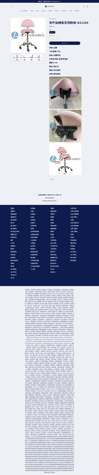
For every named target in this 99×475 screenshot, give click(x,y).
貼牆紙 (71, 307)
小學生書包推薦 (35, 260)
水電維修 (65, 299)
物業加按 (53, 359)
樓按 (37, 359)
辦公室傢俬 (73, 257)
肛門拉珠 (35, 414)
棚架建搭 (56, 303)
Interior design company (56, 337)
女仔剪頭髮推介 (36, 446)
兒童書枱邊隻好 (35, 234)
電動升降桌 (73, 243)
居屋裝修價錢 (51, 315)
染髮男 (68, 456)
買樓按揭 (47, 363)
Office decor (67, 343)
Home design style (38, 339)
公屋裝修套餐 (54, 321)
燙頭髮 (63, 448)
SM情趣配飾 (40, 412)
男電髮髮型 (42, 470)
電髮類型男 (36, 470)
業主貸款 (31, 353)
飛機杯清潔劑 (49, 399)
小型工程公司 (44, 305)
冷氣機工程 (30, 303)
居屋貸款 (31, 351)
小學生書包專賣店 (35, 266)
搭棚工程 (50, 303)
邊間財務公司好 (51, 345)
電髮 (30, 460)
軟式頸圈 (29, 408)
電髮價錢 (33, 460)
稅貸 (70, 351)
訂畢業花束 (28, 424)
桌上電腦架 (14, 269)
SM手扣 (42, 406)
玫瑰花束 (33, 430)
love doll (60, 373)
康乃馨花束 (52, 430)
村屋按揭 (37, 361)
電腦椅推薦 (14, 214)
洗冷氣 (61, 303)
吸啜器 (70, 383)
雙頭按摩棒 (46, 379)
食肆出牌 (63, 331)
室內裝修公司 (43, 311)
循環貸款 (53, 355)
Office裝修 (55, 325)
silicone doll (66, 373)
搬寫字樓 (65, 309)
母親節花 (52, 424)
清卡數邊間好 (69, 369)
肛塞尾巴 (43, 414)
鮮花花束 (49, 434)
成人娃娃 (31, 373)
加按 (70, 357)
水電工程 (59, 299)
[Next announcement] (87, 1)
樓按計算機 (32, 367)
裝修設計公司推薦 (29, 313)
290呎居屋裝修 (50, 317)
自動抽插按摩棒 (35, 381)
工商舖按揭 (46, 365)
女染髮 (51, 470)
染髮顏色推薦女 (68, 470)
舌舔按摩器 (59, 385)
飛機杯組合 (31, 394)
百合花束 (43, 432)
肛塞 (39, 414)
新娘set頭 (71, 462)
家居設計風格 (51, 291)
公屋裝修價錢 (62, 321)
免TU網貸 (47, 355)
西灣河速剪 (28, 444)
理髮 (38, 436)
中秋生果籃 (62, 426)
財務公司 (37, 345)
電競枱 (52, 219)
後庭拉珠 (29, 414)
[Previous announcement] (11, 1)
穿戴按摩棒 (65, 393)
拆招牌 (55, 297)
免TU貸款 (58, 353)
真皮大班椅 (53, 243)
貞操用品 (57, 410)
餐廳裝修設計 (34, 329)
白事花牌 (40, 426)
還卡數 (62, 369)
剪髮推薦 (39, 452)
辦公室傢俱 (45, 335)
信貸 (58, 347)
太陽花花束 (33, 434)
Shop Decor (38, 343)
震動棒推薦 (65, 377)
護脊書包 (33, 248)
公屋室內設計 (56, 319)
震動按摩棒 (58, 377)
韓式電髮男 (53, 468)
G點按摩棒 (30, 379)
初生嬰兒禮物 (53, 426)
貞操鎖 (62, 410)
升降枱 (72, 234)
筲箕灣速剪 (71, 442)
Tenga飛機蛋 (68, 397)
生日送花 (58, 422)
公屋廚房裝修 (46, 321)
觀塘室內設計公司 (38, 327)
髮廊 (50, 436)
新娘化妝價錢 (39, 464)
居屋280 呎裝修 (41, 317)
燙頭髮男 (28, 466)
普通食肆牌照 (56, 331)
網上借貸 (54, 351)
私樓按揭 (53, 363)
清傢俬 (64, 295)
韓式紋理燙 (40, 466)
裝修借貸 (68, 349)
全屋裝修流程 (64, 289)
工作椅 (12, 243)
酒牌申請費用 (64, 333)
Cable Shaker (40, 391)
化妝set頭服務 (46, 462)
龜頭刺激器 (28, 400)
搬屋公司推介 (58, 309)
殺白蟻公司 (66, 307)
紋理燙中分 (66, 466)
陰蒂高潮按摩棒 (66, 387)
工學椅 (72, 219)
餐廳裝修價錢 (42, 329)
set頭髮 (61, 462)
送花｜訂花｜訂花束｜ (50, 420)
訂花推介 (64, 420)
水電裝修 (71, 299)
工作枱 (60, 335)
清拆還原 (47, 295)
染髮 (58, 446)
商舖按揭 (52, 365)
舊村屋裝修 (59, 323)
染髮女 (47, 470)
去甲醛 (42, 307)
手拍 (46, 408)
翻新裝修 (33, 323)
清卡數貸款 (57, 369)
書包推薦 (33, 257)
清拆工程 (42, 295)
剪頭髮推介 (34, 452)
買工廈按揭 (29, 363)
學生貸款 (68, 355)
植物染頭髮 (46, 448)
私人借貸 (32, 349)
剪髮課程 (40, 450)
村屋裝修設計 (51, 323)
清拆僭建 (29, 295)
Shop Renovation (30, 343)
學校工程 (49, 293)
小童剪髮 (50, 452)
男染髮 (72, 456)
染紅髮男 (42, 458)
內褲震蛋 (43, 389)
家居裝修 (38, 289)
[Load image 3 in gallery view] (31, 57)
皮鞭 (34, 408)
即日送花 (64, 422)
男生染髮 (37, 458)
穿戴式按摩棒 (57, 393)
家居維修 (31, 291)
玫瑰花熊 (42, 428)
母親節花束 (46, 424)
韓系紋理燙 (47, 466)
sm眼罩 (58, 406)
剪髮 (69, 434)
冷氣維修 (36, 303)
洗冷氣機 (66, 303)
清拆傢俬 (59, 295)
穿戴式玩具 (70, 391)
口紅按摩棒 (57, 383)
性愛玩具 (33, 377)
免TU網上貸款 (34, 355)
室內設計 (27, 289)
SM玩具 (57, 404)
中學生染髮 (56, 456)
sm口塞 (66, 406)
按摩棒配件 (64, 383)
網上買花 (65, 434)
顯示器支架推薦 (54, 266)
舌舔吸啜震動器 (51, 385)
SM (65, 404)
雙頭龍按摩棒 (53, 379)
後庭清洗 (44, 416)
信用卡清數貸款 (48, 369)
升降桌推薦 (73, 240)
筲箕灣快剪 (59, 442)
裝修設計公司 (61, 311)
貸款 (49, 347)
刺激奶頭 (51, 410)
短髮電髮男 (68, 460)
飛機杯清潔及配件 (33, 399)
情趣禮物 (57, 402)
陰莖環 (27, 402)
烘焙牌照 (35, 333)
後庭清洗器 (51, 416)
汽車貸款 (38, 349)
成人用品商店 (41, 371)
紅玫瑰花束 (45, 430)
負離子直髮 (56, 448)
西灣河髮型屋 (37, 438)
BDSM (45, 404)
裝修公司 (63, 291)
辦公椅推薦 (14, 219)
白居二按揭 (66, 363)
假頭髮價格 (34, 450)
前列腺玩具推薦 (59, 400)
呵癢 (49, 408)
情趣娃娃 (54, 373)
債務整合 (34, 347)
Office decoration (58, 343)
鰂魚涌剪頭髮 (54, 438)
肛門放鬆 (33, 416)
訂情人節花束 (45, 422)
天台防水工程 (36, 305)
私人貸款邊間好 (42, 347)
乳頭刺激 (40, 410)
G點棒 (40, 379)
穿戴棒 (51, 393)
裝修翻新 (27, 323)
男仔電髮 (51, 460)
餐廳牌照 (44, 331)
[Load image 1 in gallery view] (17, 57)
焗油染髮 (31, 456)
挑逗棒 (53, 408)
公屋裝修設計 (41, 319)
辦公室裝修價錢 (48, 325)
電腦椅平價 (14, 234)
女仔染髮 (61, 470)
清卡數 (41, 369)
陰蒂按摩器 (58, 387)
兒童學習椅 (33, 225)
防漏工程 (30, 301)
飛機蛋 (62, 397)
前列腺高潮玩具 (50, 400)
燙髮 (60, 448)
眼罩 (53, 406)
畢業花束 (70, 422)
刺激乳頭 (45, 410)
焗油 (57, 450)
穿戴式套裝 (28, 393)
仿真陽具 (29, 383)
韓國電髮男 (59, 468)
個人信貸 (50, 349)
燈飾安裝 (50, 301)
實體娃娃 (48, 373)
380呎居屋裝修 (59, 317)
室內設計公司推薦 (50, 313)
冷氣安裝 (41, 303)
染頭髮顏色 (33, 448)
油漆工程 (56, 301)
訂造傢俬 (67, 293)
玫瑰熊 (36, 428)
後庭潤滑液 (54, 414)
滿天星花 (37, 432)
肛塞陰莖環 (37, 402)
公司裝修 (70, 325)
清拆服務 (30, 297)
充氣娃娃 (32, 375)
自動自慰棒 (50, 381)
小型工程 (29, 305)
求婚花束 (34, 424)
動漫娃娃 (60, 375)
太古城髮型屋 (40, 440)
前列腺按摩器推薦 (36, 418)
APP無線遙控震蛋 (60, 389)
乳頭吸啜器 (34, 385)
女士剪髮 (29, 446)
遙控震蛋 (37, 389)
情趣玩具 (65, 375)
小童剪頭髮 (56, 452)
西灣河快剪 (65, 442)
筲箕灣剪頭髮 (68, 440)
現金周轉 (28, 369)
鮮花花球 (55, 434)
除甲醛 (37, 307)
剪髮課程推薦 (52, 450)
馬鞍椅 (12, 263)
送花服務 (70, 420)
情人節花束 (38, 422)
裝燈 (35, 301)
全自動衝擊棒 (57, 381)
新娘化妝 (32, 464)
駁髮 (54, 464)
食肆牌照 (49, 331)
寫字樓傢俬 (73, 260)
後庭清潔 (57, 416)
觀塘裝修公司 (28, 327)
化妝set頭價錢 (38, 462)
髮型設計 (33, 444)
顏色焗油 (36, 456)
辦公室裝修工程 (29, 293)
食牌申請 (27, 331)
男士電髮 (42, 446)
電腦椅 (12, 208)
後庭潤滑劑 (70, 414)
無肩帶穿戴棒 (44, 393)
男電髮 (47, 460)
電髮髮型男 (30, 470)
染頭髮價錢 (39, 448)
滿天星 (32, 432)
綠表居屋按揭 (38, 365)
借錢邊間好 (59, 345)
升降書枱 (72, 248)
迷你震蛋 (31, 389)
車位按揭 (65, 361)
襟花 (30, 426)
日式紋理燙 (60, 466)
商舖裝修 (36, 293)
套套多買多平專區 (30, 420)
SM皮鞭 (38, 408)
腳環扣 (50, 406)
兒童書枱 (33, 208)
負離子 (50, 448)
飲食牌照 (54, 329)
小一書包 (33, 269)
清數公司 (43, 345)
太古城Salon (47, 440)
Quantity (51, 35)
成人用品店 (34, 371)
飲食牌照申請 (69, 329)
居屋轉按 (65, 359)
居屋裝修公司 (66, 315)
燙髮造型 (31, 462)
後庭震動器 (63, 416)
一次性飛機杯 (56, 397)
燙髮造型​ (67, 448)
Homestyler (28, 339)
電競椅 (52, 208)
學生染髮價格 (62, 456)
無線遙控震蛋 (51, 387)
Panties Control (50, 389)
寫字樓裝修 (46, 327)
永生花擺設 (31, 428)
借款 (32, 345)
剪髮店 (28, 436)
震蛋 (45, 387)
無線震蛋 (68, 389)
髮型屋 (47, 436)
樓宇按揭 (32, 359)
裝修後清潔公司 (30, 307)
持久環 (31, 402)
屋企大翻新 (70, 321)
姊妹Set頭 (27, 464)
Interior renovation (44, 337)
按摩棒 (39, 377)
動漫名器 (62, 394)
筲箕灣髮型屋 (60, 440)
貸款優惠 (58, 357)
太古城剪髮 (54, 440)
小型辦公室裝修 (63, 327)
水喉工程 (48, 299)
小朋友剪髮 (44, 454)
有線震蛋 (33, 391)
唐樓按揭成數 (58, 361)
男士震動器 (63, 399)
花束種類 (60, 428)
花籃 (69, 424)
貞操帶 (66, 410)
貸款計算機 (52, 357)
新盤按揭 (41, 363)
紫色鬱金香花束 (66, 432)
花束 (26, 422)
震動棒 (43, 377)
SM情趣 (47, 412)
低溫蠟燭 (61, 408)
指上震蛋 (47, 391)
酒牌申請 (52, 333)
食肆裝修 (49, 329)
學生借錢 (45, 357)
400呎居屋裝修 (67, 317)
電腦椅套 (13, 245)
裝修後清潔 (65, 305)
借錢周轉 (68, 367)
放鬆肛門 (39, 416)
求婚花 (40, 424)
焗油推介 (67, 450)
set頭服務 (65, 462)
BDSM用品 (51, 404)
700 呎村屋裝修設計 (68, 323)
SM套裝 (62, 404)
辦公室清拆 (43, 297)
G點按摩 (36, 379)
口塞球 (70, 406)
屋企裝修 (58, 313)
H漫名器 (68, 394)
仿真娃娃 (43, 373)
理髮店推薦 (42, 436)
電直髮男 (56, 460)
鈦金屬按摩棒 (43, 383)
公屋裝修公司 (48, 319)
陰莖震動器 (70, 399)
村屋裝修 (44, 323)
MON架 (52, 269)
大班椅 (52, 237)
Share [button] (52, 179)
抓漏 (26, 301)
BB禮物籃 (46, 426)
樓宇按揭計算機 (40, 367)
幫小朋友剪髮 (50, 454)
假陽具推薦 (40, 404)
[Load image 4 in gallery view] (39, 57)
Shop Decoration (67, 341)
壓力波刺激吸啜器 (67, 385)
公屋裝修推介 (33, 321)
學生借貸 (39, 357)
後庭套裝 (68, 412)
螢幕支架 (52, 251)
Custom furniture (47, 341)
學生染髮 (50, 456)
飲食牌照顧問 (61, 329)
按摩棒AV (28, 381)
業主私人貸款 (39, 353)
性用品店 (52, 371)
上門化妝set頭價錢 (48, 464)
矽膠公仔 (69, 371)
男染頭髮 (27, 458)
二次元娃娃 (54, 375)
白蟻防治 (54, 307)
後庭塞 (49, 414)
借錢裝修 (62, 349)
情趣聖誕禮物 (63, 402)
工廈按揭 (71, 361)
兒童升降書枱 (34, 237)
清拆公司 (36, 297)
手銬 (33, 406)
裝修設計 (44, 289)
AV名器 (50, 394)
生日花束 (52, 422)
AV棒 (72, 379)
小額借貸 (42, 351)
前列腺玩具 (42, 400)
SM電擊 (35, 410)
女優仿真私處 (56, 394)
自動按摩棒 (44, 381)
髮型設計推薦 (45, 444)
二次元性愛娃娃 (45, 375)
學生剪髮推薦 (58, 454)
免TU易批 (41, 355)
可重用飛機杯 (48, 397)
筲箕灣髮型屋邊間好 (41, 442)
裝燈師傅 (39, 301)
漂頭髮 (72, 446)
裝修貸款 (56, 349)
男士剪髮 (52, 444)
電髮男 (43, 460)
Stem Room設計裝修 (58, 293)
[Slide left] (12, 57)
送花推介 (54, 428)
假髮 (71, 448)
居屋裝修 (69, 313)
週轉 (72, 367)
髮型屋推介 (55, 436)
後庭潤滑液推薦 (62, 414)
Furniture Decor (57, 341)
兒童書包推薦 (34, 263)
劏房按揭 (59, 363)
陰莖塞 (30, 410)
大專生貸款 (33, 357)
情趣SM (52, 412)
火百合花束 (50, 432)
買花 (60, 434)
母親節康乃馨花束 (66, 430)
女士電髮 (54, 446)
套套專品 (58, 418)
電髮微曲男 (62, 460)
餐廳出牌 (38, 331)
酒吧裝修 (71, 327)
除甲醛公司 (48, 307)
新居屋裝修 (59, 315)
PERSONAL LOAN (63, 351)
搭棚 (46, 303)
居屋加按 (31, 361)
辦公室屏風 (66, 335)
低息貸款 (53, 347)
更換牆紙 (31, 309)
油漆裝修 (61, 301)
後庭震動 (69, 416)
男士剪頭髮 (65, 444)
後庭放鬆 (27, 416)
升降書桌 (72, 245)
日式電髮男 (47, 468)
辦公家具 (51, 335)
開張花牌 (64, 424)
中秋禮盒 (68, 426)
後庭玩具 (62, 412)
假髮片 (29, 450)
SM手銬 (37, 406)
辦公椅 (12, 222)
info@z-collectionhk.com (49, 200)
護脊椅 (12, 248)
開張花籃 (58, 424)
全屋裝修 (50, 289)
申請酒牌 (58, 333)
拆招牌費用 (32, 299)
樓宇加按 (41, 359)
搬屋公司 (52, 309)
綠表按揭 (31, 365)
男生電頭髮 (41, 468)
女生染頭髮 (56, 470)
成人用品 (27, 371)
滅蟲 (50, 305)
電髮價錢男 (66, 468)
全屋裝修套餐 (56, 289)
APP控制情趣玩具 (69, 400)
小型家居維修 (37, 291)
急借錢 (28, 345)
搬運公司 (46, 309)
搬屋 (36, 309)
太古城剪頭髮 (32, 440)
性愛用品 (58, 371)
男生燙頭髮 (34, 466)
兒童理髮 (29, 454)
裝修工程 (58, 291)
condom (71, 418)
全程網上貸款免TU (67, 353)
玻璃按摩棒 (51, 383)
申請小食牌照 (28, 333)
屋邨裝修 (40, 321)
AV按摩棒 (67, 379)
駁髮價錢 (58, 464)
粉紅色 (52, 32)
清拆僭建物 (36, 295)
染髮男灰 (70, 458)
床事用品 (53, 418)
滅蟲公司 (58, 305)
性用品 (47, 371)
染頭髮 (62, 446)
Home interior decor (59, 339)
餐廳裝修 (27, 329)
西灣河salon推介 (45, 438)
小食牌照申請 (70, 331)
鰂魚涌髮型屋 (61, 438)
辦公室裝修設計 (38, 325)
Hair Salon (33, 436)
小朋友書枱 (33, 240)
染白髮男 (53, 458)
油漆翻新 (67, 301)
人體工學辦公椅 (74, 222)
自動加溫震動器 (62, 391)
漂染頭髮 (27, 448)
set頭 (56, 462)
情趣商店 (71, 375)
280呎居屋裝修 (32, 317)
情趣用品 (28, 377)
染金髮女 (52, 472)
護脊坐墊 (13, 254)
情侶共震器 (44, 402)
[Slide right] (44, 57)
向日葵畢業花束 (41, 434)
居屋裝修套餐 (43, 315)
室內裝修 (33, 289)
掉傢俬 (69, 295)
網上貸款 (48, 351)
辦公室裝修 (43, 293)
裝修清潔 (71, 305)
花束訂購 (31, 422)
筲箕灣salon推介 (50, 442)
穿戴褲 (70, 393)
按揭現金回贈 (60, 367)
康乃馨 (58, 430)
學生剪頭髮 (70, 454)
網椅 (12, 240)
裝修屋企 (64, 313)
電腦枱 (52, 231)
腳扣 (46, 406)
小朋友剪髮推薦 (36, 454)
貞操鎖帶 (29, 412)
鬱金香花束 (57, 432)
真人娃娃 (37, 373)
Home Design (68, 337)
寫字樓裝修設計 (54, 327)
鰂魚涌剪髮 (68, 438)
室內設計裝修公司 (52, 311)
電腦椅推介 (14, 217)
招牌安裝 (65, 297)
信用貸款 (63, 347)
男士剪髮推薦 (58, 444)
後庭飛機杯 (57, 399)
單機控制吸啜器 (41, 385)
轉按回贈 (53, 367)
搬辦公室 (71, 309)
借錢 (73, 343)
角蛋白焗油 (62, 450)
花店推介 (48, 428)
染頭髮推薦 (67, 446)
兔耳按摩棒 (61, 379)
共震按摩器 (51, 402)
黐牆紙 (27, 309)
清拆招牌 (60, 297)
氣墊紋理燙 (30, 468)
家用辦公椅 (14, 237)
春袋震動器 (35, 400)
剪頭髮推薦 (45, 452)
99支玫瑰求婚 (67, 428)
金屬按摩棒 (36, 383)
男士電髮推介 (48, 446)
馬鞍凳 (12, 266)
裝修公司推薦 (69, 311)
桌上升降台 (14, 272)
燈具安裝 (45, 301)
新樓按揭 (35, 363)
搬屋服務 (40, 309)
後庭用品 (57, 412)
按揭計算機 (66, 365)
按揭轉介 (65, 345)
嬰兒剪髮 (69, 464)
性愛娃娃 (63, 371)
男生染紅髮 (48, 458)
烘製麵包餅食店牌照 (44, 333)
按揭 (63, 357)
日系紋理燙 (53, 466)
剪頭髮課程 (46, 450)
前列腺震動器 (46, 418)
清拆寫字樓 (49, 297)
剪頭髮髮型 (39, 444)
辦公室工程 (70, 291)
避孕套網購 (65, 418)
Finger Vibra (53, 391)
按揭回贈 (47, 367)
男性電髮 (35, 468)
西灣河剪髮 (68, 436)
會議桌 (56, 335)
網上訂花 (58, 420)
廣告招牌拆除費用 (40, 299)
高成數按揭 (59, 365)
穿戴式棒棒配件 (36, 393)
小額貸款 (37, 351)
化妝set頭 (52, 462)
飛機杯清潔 (42, 399)
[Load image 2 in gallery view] (24, 57)
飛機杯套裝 (38, 394)
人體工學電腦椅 (74, 214)
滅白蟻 (60, 307)
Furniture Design (37, 341)
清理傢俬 (53, 295)
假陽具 (29, 404)
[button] (12, 6)
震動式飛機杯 (40, 397)
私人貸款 (69, 347)
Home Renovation (48, 339)
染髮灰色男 (64, 458)
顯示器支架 (53, 263)
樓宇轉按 (47, 359)
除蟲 (54, 305)
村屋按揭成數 (44, 361)
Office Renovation (48, 343)
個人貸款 (44, 349)
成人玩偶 (38, 375)
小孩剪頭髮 (62, 452)
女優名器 (44, 394)
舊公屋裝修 (64, 319)
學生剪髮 (64, 454)
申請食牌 (32, 331)
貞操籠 (35, 412)
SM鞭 (42, 408)
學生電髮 (38, 460)
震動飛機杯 (33, 397)
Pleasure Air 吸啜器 (38, 387)
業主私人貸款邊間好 (49, 353)
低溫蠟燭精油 (68, 408)
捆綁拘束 (69, 404)
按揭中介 (71, 345)
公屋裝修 (34, 319)
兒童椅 (32, 217)
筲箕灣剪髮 (32, 442)
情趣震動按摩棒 (50, 377)
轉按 (67, 357)
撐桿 (56, 408)
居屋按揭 (59, 359)
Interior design (34, 337)
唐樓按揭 (51, 361)
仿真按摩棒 (65, 381)
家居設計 (44, 291)
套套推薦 (38, 420)
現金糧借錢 (35, 369)
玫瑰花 (39, 430)
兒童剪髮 (68, 452)
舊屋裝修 (39, 323)
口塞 (61, 406)
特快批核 (28, 347)
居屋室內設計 (35, 315)
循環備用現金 (61, 355)
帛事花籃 (34, 426)
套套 (42, 420)
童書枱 (33, 243)
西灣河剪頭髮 (61, 436)
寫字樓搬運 (28, 311)
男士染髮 (32, 458)
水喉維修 (54, 299)
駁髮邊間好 (64, 464)
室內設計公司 (35, 311)
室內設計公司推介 (40, 313)
